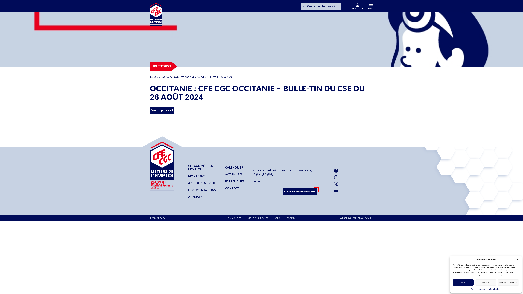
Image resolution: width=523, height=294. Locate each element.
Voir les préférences (508, 282)
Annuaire (195, 197)
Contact (232, 188)
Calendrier (234, 167)
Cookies (291, 218)
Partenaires (234, 181)
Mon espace (197, 176)
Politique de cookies (478, 289)
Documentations (202, 190)
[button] (517, 259)
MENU (370, 8)
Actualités (163, 77)
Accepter (463, 282)
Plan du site (234, 218)
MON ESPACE (357, 8)
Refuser (485, 282)
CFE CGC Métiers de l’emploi (202, 167)
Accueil (153, 77)
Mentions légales (493, 289)
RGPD (277, 218)
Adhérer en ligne (201, 183)
